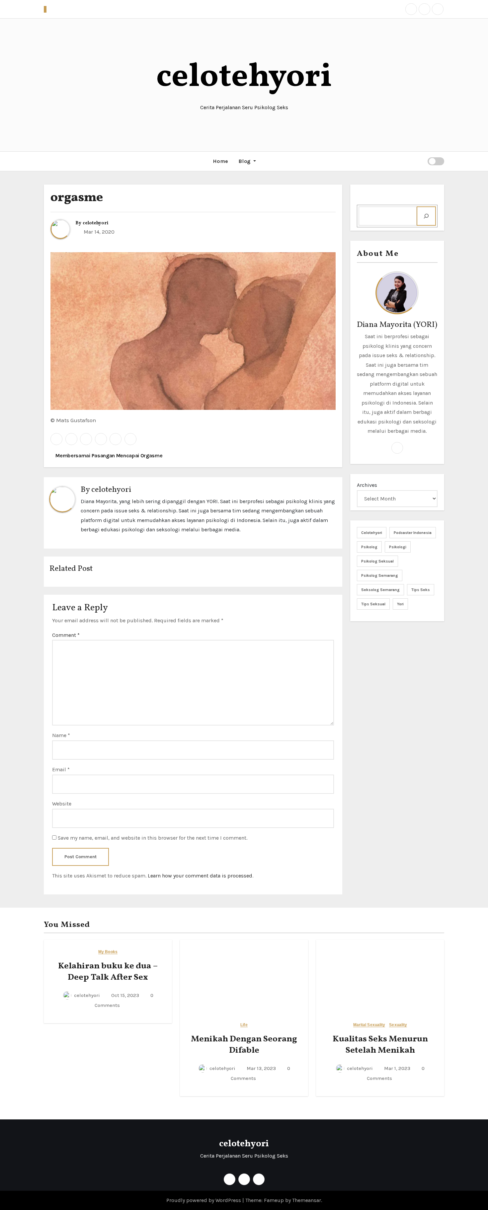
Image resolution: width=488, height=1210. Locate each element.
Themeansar (306, 1200)
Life (243, 1025)
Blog (245, 161)
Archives (367, 485)
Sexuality (398, 1025)
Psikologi (397, 547)
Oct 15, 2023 (124, 995)
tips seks (420, 589)
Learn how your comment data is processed (200, 875)
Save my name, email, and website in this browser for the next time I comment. (152, 838)
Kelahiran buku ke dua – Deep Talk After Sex (108, 971)
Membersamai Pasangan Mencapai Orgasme (108, 455)
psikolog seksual (377, 561)
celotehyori (244, 77)
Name (61, 735)
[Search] (426, 216)
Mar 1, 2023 (396, 1068)
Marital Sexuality (369, 1025)
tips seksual (373, 604)
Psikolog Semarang (379, 575)
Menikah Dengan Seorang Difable (244, 1044)
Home (220, 161)
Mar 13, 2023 (260, 1068)
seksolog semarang (380, 589)
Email (61, 769)
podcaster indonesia (413, 532)
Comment (66, 635)
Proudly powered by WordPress (204, 1200)
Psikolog (369, 547)
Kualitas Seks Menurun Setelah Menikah (380, 1044)
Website (61, 803)
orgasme (76, 198)
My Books (108, 952)
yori (400, 604)
